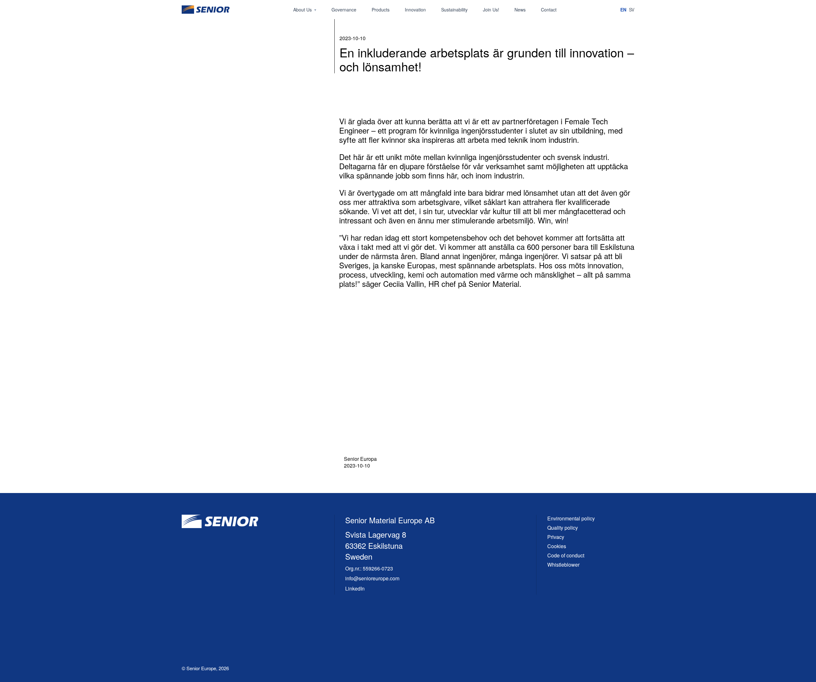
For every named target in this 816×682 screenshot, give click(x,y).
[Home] (205, 9)
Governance (344, 9)
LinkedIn (355, 588)
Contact (549, 9)
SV (631, 9)
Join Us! (491, 9)
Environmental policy (571, 518)
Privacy (555, 537)
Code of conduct (565, 555)
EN (623, 9)
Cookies (556, 546)
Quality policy (562, 527)
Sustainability (454, 9)
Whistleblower (563, 564)
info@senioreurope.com (372, 578)
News (520, 9)
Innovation (415, 9)
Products (381, 9)
